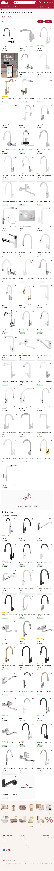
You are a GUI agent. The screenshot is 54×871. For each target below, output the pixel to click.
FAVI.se (40, 863)
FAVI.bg (51, 863)
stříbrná (10, 16)
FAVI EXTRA (25, 849)
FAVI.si (7, 865)
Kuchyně (32, 7)
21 (33, 596)
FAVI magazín (26, 845)
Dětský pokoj (31, 825)
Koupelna (38, 7)
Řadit (41, 21)
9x (8, 535)
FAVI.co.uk (45, 863)
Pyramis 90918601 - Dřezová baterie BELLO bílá (31, 458)
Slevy (49, 824)
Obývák (13, 824)
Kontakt (5, 839)
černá (3, 16)
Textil (14, 7)
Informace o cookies (27, 853)
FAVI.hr (32, 863)
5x (43, 715)
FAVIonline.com (6, 860)
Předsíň (40, 824)
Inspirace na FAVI (27, 843)
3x (8, 663)
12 (51, 518)
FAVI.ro (23, 863)
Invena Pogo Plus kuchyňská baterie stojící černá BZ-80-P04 (17, 614)
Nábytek (4, 7)
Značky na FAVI (26, 841)
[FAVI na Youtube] (9, 850)
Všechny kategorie (46, 7)
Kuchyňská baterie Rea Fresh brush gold (12, 665)
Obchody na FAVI (27, 839)
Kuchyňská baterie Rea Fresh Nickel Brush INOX (31, 640)
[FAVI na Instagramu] (6, 850)
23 (16, 28)
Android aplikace (48, 837)
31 (16, 596)
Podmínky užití (26, 851)
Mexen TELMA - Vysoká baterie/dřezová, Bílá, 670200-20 (33, 278)
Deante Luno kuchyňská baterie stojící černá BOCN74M (33, 665)
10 (33, 28)
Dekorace (9, 7)
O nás (24, 837)
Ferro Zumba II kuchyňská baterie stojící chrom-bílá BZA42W (34, 175)
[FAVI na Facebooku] (4, 850)
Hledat (37, 2)
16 (16, 724)
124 (33, 724)
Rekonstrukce (25, 7)
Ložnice (22, 824)
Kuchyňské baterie (11, 9)
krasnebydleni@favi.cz (10, 837)
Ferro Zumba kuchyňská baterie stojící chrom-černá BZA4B (34, 742)
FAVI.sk (15, 863)
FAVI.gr (4, 865)
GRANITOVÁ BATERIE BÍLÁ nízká (27, 227)
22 (51, 621)
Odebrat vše (19, 506)
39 (16, 544)
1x (43, 45)
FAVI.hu (28, 863)
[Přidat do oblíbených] (51, 55)
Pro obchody (26, 847)
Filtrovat (49, 21)
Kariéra (5, 841)
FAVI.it (36, 863)
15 (16, 518)
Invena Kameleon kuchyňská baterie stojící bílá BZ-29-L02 (33, 124)
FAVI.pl (19, 863)
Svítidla (19, 7)
